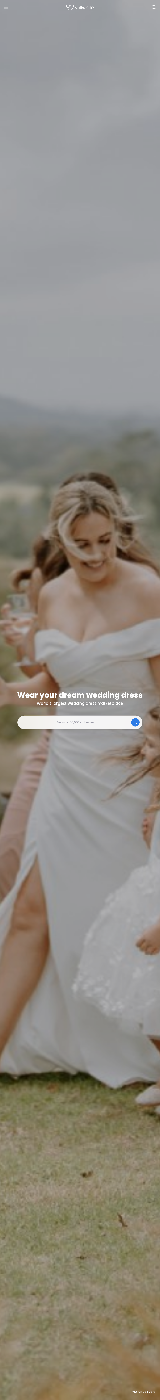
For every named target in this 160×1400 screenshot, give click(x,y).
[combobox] (80, 722)
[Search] (154, 7)
